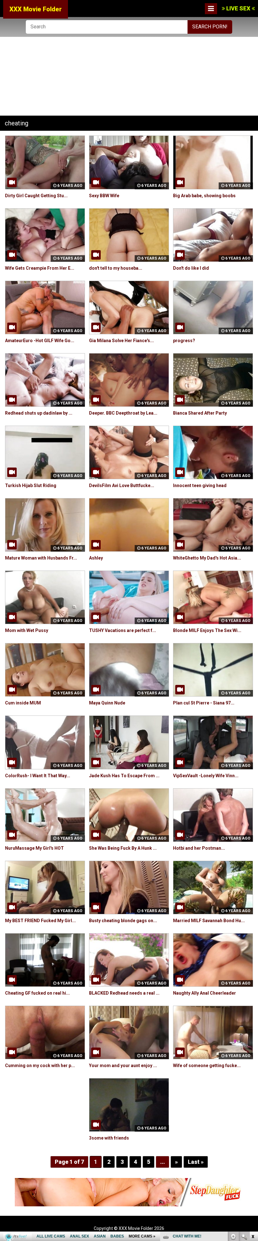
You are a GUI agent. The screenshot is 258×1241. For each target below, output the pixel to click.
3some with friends (109, 1137)
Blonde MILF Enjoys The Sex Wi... (207, 630)
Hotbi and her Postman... (199, 848)
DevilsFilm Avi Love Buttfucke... (121, 485)
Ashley (96, 557)
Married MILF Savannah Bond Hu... (209, 920)
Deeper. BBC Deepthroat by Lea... (123, 413)
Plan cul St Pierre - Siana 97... (203, 702)
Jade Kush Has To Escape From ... (124, 775)
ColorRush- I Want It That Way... (37, 775)
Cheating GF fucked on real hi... (37, 993)
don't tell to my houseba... (115, 268)
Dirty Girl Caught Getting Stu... (36, 195)
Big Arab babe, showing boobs (204, 195)
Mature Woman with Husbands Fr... (41, 557)
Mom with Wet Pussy (26, 630)
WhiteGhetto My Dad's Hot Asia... (207, 557)
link (252, 1142)
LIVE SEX (238, 8)
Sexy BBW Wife (104, 195)
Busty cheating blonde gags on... (123, 920)
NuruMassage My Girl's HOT (34, 848)
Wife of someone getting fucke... (207, 1065)
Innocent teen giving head (200, 485)
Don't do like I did (191, 268)
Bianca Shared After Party (200, 413)
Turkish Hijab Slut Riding (30, 485)
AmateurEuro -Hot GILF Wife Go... (39, 340)
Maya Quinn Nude (107, 702)
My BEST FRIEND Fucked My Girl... (40, 920)
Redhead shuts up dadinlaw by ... (38, 413)
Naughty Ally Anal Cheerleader (204, 993)
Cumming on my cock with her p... (40, 1065)
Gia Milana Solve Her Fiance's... (121, 340)
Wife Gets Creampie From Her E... (39, 268)
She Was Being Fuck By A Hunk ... (123, 848)
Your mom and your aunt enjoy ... (123, 1065)
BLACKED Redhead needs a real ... (124, 993)
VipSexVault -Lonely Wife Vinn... (205, 775)
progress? (184, 340)
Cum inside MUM (23, 702)
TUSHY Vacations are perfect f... (122, 630)
